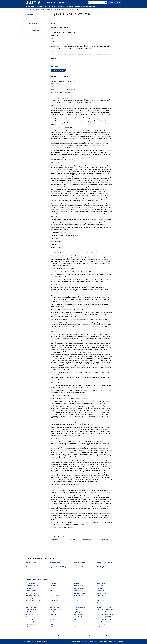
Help (91, 641)
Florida (52, 619)
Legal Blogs (77, 612)
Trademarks (77, 622)
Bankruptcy (53, 586)
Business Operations (80, 588)
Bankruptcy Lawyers (32, 586)
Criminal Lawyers (31, 590)
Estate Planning (54, 595)
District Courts (30, 622)
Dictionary (100, 586)
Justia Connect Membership (105, 609)
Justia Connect (72, 641)
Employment (77, 590)
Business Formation (79, 586)
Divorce (52, 590)
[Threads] (42, 641)
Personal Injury (54, 600)
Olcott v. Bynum (82, 424)
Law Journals (101, 595)
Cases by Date (31, 562)
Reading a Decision (103, 567)
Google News (104, 540)
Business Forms (78, 614)
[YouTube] (35, 641)
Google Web (87, 540)
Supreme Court (30, 617)
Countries (76, 624)
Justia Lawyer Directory (104, 612)
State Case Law (54, 614)
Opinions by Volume (59, 9)
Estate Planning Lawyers (33, 595)
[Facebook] (38, 641)
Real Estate (77, 598)
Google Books (71, 540)
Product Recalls (78, 617)
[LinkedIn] (33, 641)
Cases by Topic (55, 562)
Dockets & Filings (31, 624)
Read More (54, 58)
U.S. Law (32, 9)
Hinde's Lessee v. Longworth (96, 409)
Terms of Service (98, 641)
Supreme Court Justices (34, 567)
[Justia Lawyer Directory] (49, 641)
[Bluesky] (44, 641)
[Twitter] (47, 641)
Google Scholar (55, 540)
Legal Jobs (76, 609)
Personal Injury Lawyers (33, 600)
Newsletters (78, 6)
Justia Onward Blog (102, 622)
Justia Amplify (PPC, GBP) (104, 619)
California (52, 617)
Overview (29, 15)
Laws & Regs (69, 6)
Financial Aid (100, 590)
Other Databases (79, 607)
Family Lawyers (30, 598)
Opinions (29, 19)
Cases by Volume (79, 562)
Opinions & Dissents (58, 70)
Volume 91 (67, 9)
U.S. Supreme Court (48, 9)
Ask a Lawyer (40, 6)
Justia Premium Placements (105, 614)
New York (52, 622)
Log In (111, 2)
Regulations (29, 614)
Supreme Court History (105, 562)
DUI (51, 593)
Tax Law (76, 600)
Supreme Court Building (58, 567)
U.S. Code (28, 612)
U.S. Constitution (31, 609)
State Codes (53, 612)
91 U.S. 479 (67, 82)
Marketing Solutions (89, 6)
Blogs (99, 598)
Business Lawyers (31, 588)
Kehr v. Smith (56, 410)
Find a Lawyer (30, 6)
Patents (76, 619)
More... (28, 603)
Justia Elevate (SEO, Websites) (105, 617)
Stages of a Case (79, 567)
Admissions (100, 588)
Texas (51, 624)
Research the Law (50, 6)
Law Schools (60, 6)
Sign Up (118, 2)
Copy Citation (36, 30)
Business (76, 583)
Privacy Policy (108, 641)
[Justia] (33, 2)
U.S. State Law (54, 607)
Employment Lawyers (32, 593)
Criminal (52, 588)
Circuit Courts (30, 619)
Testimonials (101, 624)
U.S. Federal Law (31, 607)
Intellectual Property (79, 593)
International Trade (79, 595)
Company (86, 641)
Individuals (53, 583)
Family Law (53, 598)
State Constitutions (55, 609)
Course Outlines (101, 593)
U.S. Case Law (38, 9)
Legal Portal (80, 641)
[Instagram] (40, 641)
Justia (27, 9)
